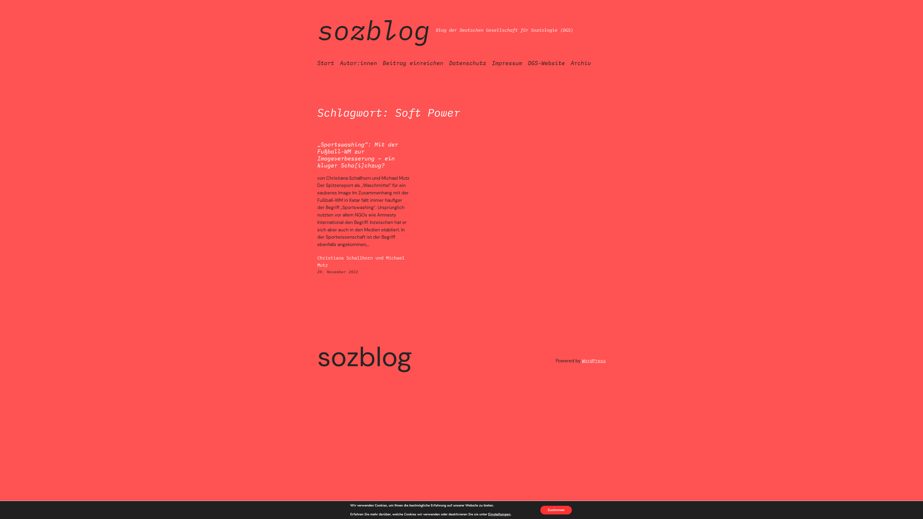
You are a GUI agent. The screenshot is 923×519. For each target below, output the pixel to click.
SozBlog (373, 30)
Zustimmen (556, 510)
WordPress (594, 361)
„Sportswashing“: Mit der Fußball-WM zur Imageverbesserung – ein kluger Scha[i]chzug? (357, 155)
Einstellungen (499, 514)
